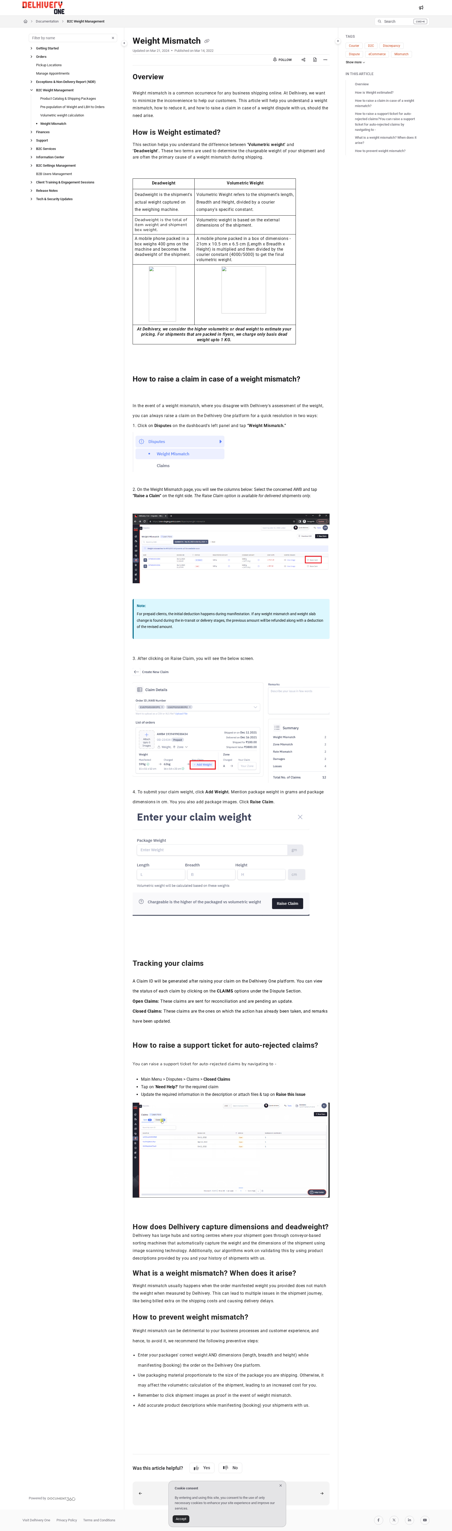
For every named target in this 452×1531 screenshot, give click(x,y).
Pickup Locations (49, 65)
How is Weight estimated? (374, 92)
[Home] (43, 8)
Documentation (47, 21)
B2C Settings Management (56, 165)
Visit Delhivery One (36, 1520)
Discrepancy (391, 46)
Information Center (50, 157)
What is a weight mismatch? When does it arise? (385, 140)
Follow (285, 60)
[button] (402, 21)
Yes (206, 1467)
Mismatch (401, 54)
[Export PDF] (315, 60)
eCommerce (377, 54)
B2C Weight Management (85, 21)
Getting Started (47, 48)
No (235, 1467)
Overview (362, 84)
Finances (43, 132)
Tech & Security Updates (54, 199)
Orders (41, 57)
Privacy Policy (66, 1520)
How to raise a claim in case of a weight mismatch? (384, 103)
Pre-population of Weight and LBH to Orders (72, 107)
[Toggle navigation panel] (124, 43)
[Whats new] (421, 8)
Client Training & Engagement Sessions (65, 182)
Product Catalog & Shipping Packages (68, 98)
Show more (353, 62)
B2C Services (46, 149)
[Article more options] (325, 60)
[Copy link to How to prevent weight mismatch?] (256, 1317)
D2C (371, 46)
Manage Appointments (53, 73)
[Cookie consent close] (280, 1485)
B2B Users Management (54, 174)
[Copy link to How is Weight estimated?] (229, 133)
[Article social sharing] (303, 60)
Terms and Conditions (99, 1520)
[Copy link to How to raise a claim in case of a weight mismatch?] (141, 390)
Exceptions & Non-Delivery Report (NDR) (66, 82)
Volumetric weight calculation (62, 115)
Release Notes (47, 191)
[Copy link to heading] (141, 945)
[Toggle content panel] (338, 41)
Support (42, 140)
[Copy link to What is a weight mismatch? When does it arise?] (304, 1274)
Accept (181, 1519)
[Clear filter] (113, 38)
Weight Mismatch (53, 124)
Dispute (354, 54)
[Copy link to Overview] (174, 77)
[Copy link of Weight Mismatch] (207, 41)
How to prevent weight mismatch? (380, 151)
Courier (354, 46)
